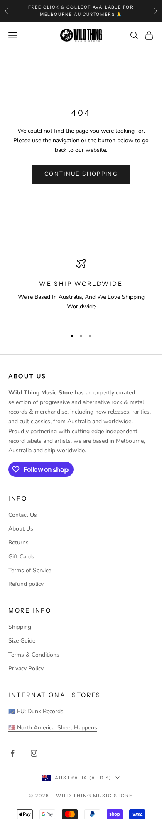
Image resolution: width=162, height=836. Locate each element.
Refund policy (26, 584)
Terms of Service (29, 570)
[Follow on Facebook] (12, 753)
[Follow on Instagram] (34, 753)
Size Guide (21, 641)
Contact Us (22, 515)
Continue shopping (81, 174)
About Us (20, 529)
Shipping (19, 627)
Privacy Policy (26, 668)
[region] (81, 290)
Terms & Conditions (33, 655)
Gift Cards (21, 557)
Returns (18, 542)
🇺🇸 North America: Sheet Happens (52, 728)
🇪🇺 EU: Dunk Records (36, 711)
